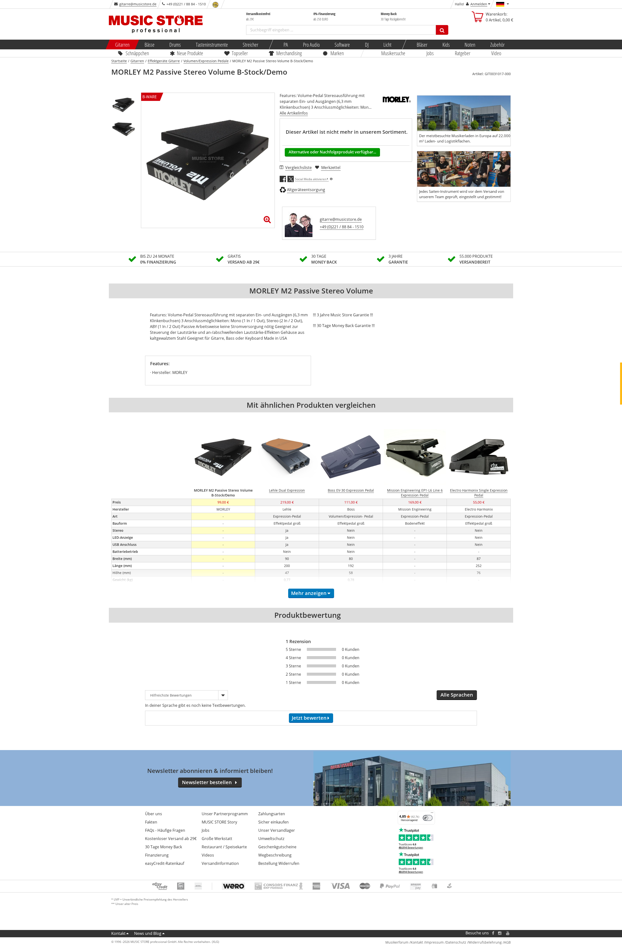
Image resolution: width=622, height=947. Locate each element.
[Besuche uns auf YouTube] (508, 933)
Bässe (149, 44)
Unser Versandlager (276, 830)
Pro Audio (311, 44)
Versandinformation (220, 863)
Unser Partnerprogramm (225, 813)
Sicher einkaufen (273, 822)
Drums (175, 44)
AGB (507, 942)
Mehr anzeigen (309, 593)
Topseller (240, 53)
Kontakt (118, 933)
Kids (445, 44)
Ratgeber (462, 53)
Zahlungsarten (271, 813)
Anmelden (478, 4)
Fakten (151, 822)
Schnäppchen (137, 53)
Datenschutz (456, 942)
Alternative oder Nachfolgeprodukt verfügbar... (332, 152)
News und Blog (147, 933)
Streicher (250, 44)
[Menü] (432, 814)
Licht (387, 44)
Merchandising (289, 53)
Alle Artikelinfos (294, 113)
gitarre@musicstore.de (137, 4)
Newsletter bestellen (207, 782)
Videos (208, 855)
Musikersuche (393, 53)
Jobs (430, 53)
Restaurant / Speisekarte (224, 847)
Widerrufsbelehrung (485, 942)
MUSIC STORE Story (219, 822)
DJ (366, 44)
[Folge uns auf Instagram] (500, 933)
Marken (337, 53)
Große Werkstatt (217, 838)
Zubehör (497, 44)
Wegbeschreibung (275, 855)
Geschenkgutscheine (277, 847)
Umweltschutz (271, 838)
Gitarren (122, 44)
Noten (470, 44)
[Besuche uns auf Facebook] (493, 933)
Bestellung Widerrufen (278, 863)
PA (286, 44)
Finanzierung (157, 855)
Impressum (434, 942)
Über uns (153, 813)
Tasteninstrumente (212, 44)
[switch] (427, 818)
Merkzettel (330, 167)
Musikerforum (396, 942)
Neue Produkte (190, 53)
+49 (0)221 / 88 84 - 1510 (341, 227)
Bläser (422, 44)
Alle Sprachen (457, 694)
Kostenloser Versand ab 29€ (171, 838)
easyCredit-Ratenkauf (164, 863)
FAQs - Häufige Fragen (165, 830)
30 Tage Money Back (163, 847)
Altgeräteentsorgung (306, 189)
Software (342, 44)
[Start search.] (442, 30)
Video (496, 53)
